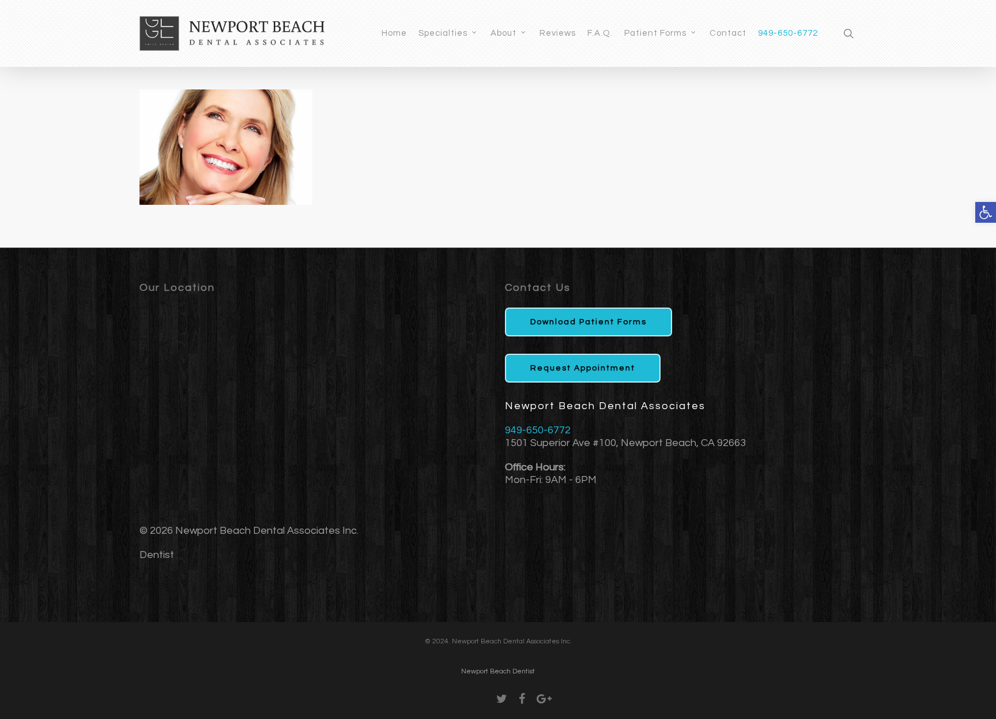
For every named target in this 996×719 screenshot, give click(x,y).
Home (394, 33)
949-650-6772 (788, 33)
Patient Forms (655, 33)
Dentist (156, 554)
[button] (985, 212)
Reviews (558, 33)
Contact (728, 33)
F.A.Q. (600, 33)
